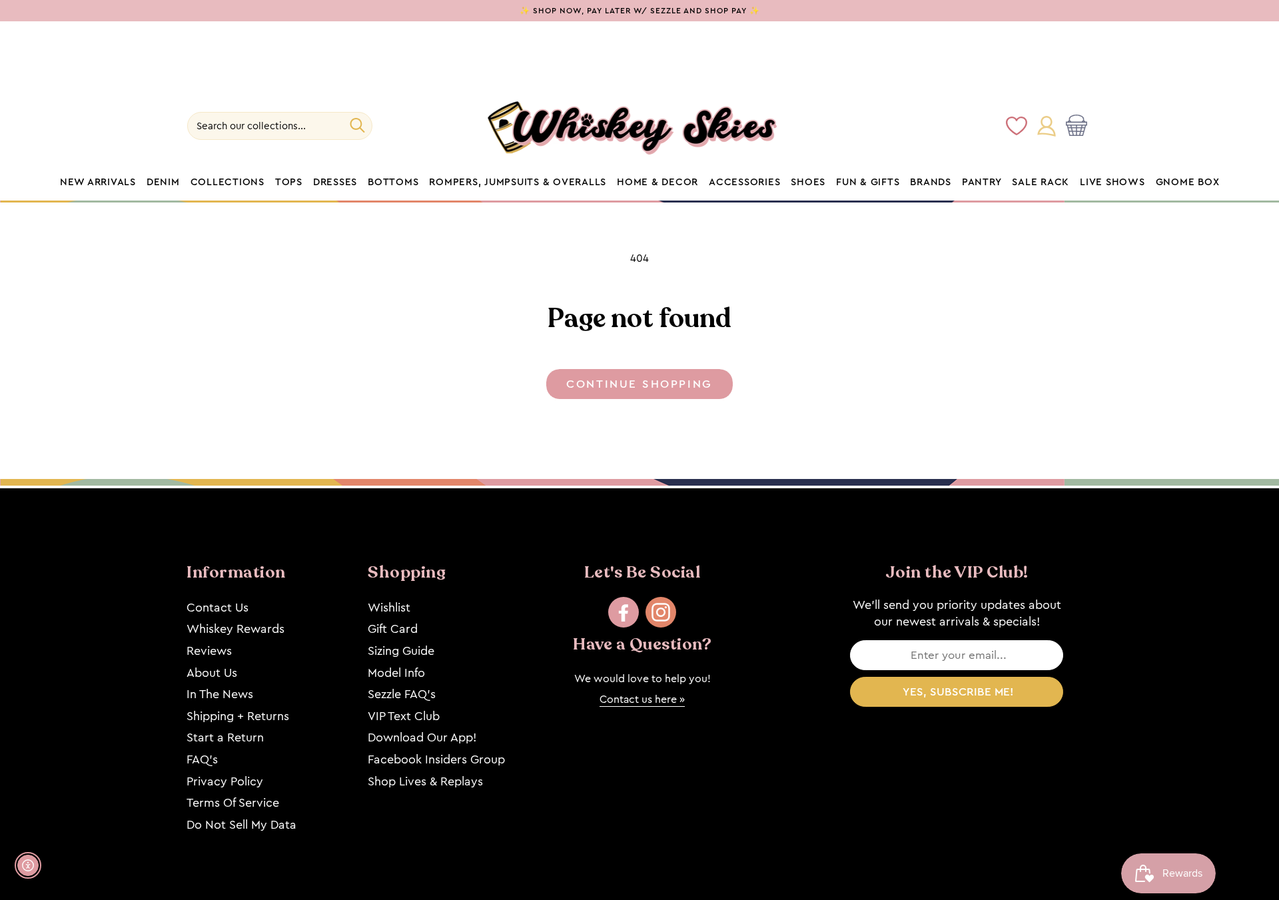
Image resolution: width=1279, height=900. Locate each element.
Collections (227, 182)
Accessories (744, 182)
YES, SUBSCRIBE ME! (958, 691)
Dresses (335, 182)
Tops (288, 182)
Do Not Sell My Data (241, 824)
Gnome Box (1188, 182)
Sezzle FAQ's (402, 694)
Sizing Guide (401, 651)
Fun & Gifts (867, 182)
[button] (1079, 126)
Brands (930, 182)
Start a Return (225, 737)
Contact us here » (642, 699)
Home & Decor (657, 182)
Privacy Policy (225, 781)
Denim (163, 182)
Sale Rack (1040, 182)
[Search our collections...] (357, 125)
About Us (212, 672)
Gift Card (393, 629)
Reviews (209, 651)
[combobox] (279, 126)
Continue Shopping (639, 384)
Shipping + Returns (238, 716)
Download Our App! (422, 737)
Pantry (982, 182)
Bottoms (393, 182)
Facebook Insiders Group (436, 759)
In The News (220, 694)
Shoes (808, 182)
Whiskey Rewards (235, 629)
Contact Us (217, 607)
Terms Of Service (233, 802)
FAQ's (202, 759)
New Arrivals (98, 182)
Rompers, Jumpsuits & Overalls (517, 182)
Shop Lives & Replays (425, 781)
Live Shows (1112, 182)
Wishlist (389, 607)
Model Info (396, 672)
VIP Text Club (404, 716)
